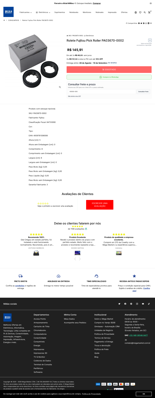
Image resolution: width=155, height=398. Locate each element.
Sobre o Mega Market (103, 319)
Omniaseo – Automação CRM (106, 326)
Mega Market (26, 382)
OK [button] (144, 394)
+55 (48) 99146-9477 (138, 335)
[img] (78, 226)
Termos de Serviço (102, 338)
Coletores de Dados (42, 361)
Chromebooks (40, 330)
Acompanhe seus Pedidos (75, 322)
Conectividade (40, 338)
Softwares (38, 372)
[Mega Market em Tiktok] (149, 304)
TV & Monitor (39, 357)
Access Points (40, 319)
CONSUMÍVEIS (13, 20)
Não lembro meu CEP (74, 96)
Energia (37, 345)
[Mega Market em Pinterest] (131, 304)
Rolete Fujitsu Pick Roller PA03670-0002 (37, 20)
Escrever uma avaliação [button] (100, 204)
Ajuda (96, 353)
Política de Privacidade (104, 334)
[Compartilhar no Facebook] (139, 23)
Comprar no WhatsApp (111, 77)
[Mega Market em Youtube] (143, 304)
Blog (96, 357)
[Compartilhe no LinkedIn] (148, 23)
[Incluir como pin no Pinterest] (143, 23)
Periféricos (38, 368)
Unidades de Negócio (103, 330)
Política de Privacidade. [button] (91, 394)
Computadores (40, 334)
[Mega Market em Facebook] (125, 304)
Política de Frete (101, 349)
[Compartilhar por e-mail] (151, 23)
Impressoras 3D (40, 353)
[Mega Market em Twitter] (119, 304)
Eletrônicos (89, 35)
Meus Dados (69, 319)
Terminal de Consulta (43, 364)
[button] (75, 259)
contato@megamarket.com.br (137, 341)
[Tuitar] (141, 23)
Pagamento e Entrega (103, 341)
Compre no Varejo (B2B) (104, 322)
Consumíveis (39, 341)
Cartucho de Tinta (41, 326)
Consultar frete (143, 91)
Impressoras (39, 349)
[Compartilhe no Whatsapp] (146, 23)
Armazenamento (41, 322)
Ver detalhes (112, 63)
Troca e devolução (102, 345)
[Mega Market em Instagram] (137, 304)
